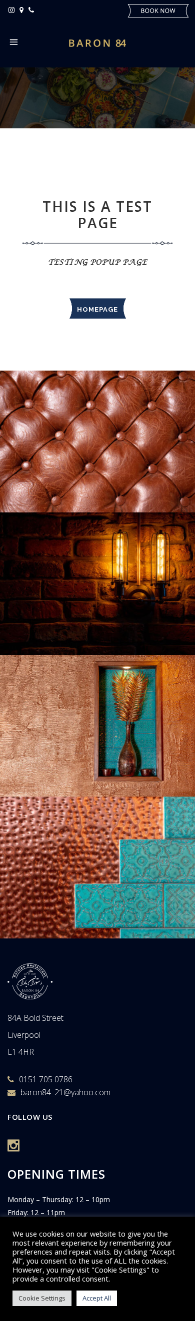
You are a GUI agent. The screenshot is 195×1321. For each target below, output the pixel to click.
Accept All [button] (96, 1298)
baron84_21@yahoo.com (65, 1092)
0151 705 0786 (45, 1079)
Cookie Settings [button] (42, 1298)
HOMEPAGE (97, 309)
